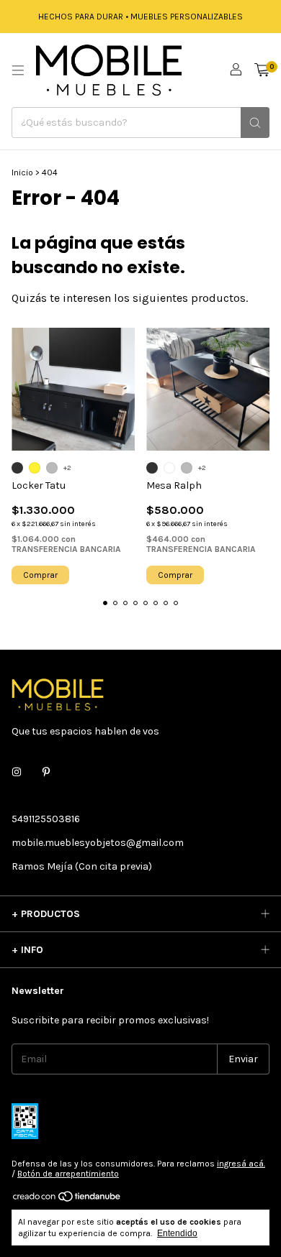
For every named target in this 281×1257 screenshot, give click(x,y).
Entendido (177, 1233)
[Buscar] (255, 122)
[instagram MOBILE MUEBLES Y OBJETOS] (17, 772)
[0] (261, 70)
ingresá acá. (241, 1164)
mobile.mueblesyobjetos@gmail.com (98, 843)
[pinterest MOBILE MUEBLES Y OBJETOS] (46, 772)
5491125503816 (46, 819)
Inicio (22, 172)
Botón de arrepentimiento (68, 1174)
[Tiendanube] (67, 1199)
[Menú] (18, 70)
